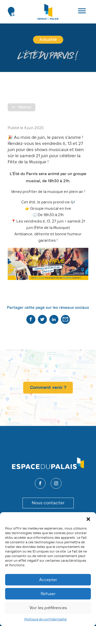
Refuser (48, 593)
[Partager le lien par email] (65, 319)
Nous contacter (48, 503)
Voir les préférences (48, 607)
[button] (88, 518)
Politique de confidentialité (45, 619)
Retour (25, 107)
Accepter (48, 579)
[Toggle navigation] (84, 12)
